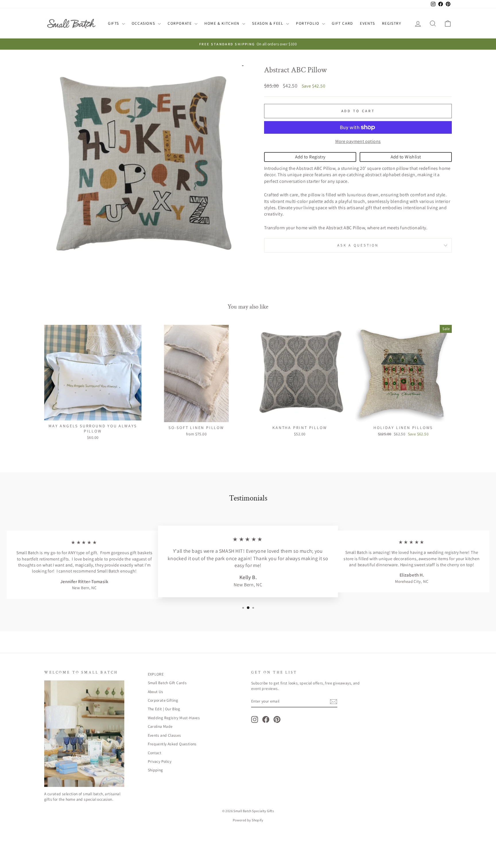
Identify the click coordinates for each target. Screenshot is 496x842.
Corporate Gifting (163, 700)
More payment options (358, 141)
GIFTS (114, 23)
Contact (155, 752)
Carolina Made (160, 726)
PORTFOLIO (308, 23)
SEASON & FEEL (268, 23)
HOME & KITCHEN (222, 23)
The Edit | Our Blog (164, 708)
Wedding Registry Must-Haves (174, 717)
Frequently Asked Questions (172, 743)
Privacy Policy (160, 761)
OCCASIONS (144, 23)
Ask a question (358, 245)
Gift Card (342, 23)
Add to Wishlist (406, 157)
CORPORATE (180, 23)
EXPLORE (156, 674)
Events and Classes (164, 735)
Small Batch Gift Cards (167, 682)
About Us (155, 691)
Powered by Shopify (248, 820)
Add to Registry (310, 157)
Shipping (155, 770)
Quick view (93, 413)
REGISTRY (391, 23)
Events (367, 23)
